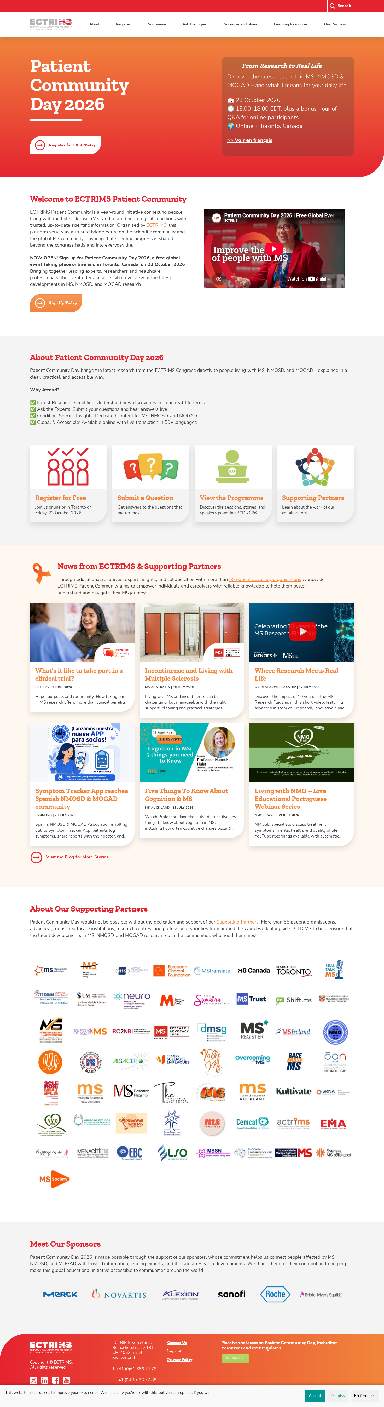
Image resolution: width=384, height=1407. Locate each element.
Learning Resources (291, 24)
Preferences (364, 1396)
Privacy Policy (179, 1359)
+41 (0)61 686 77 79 (136, 1369)
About (94, 24)
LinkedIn (45, 1380)
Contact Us (177, 1342)
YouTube (67, 1380)
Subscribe (235, 1358)
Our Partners (335, 24)
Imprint (174, 1351)
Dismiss (338, 1396)
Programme (156, 24)
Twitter (34, 1380)
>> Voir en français (249, 140)
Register (123, 24)
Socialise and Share (241, 24)
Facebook (56, 1380)
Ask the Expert (195, 24)
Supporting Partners (238, 922)
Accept (315, 1396)
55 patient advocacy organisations (265, 579)
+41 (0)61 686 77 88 (136, 1380)
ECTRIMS (156, 225)
